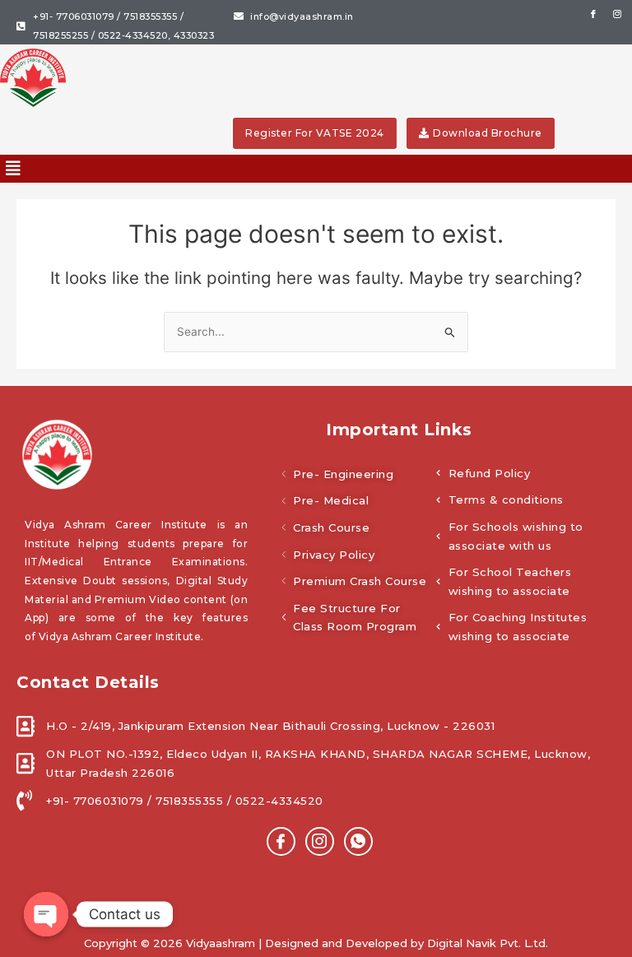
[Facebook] (281, 841)
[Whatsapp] (358, 841)
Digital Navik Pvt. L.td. (487, 943)
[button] (13, 169)
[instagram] (319, 841)
